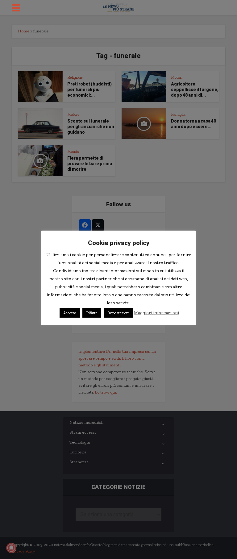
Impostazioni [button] (118, 313)
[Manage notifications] (11, 548)
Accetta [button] (69, 313)
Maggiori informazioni (156, 312)
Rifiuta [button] (92, 313)
